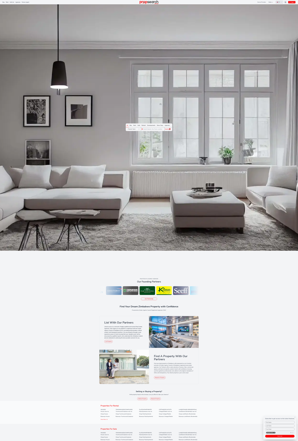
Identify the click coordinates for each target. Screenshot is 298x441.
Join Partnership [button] (149, 299)
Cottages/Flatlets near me (165, 411)
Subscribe (279, 436)
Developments (151, 125)
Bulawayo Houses (105, 416)
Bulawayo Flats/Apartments (146, 416)
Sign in (293, 2)
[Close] (295, 417)
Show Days (160, 125)
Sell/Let (12, 2)
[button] (274, 432)
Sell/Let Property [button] (142, 398)
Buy (3, 2)
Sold (139, 125)
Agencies (17, 2)
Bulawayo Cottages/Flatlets (166, 416)
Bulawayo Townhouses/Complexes (124, 416)
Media (270, 2)
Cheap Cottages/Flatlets (165, 414)
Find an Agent (25, 2)
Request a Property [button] (160, 377)
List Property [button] (108, 341)
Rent (7, 2)
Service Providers (261, 2)
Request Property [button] (155, 398)
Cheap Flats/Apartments (145, 414)
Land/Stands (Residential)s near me (187, 411)
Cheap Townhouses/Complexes (123, 414)
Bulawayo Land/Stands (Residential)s (188, 416)
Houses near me (105, 411)
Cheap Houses (104, 414)
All (127, 125)
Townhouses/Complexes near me (124, 411)
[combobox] (134, 129)
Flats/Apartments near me (145, 411)
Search (167, 129)
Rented (144, 125)
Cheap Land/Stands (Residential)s (187, 414)
